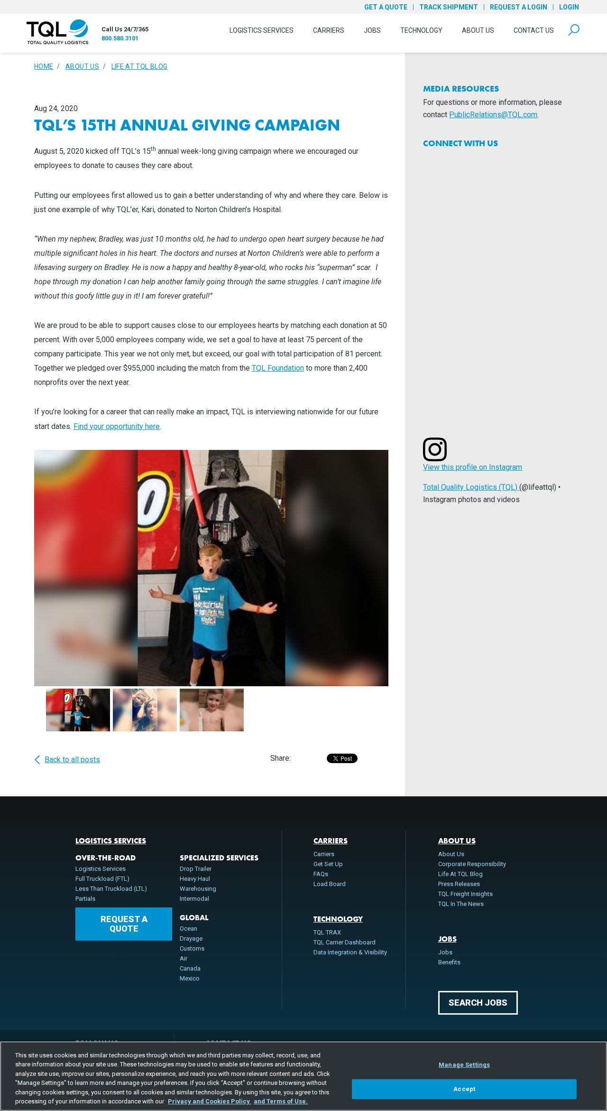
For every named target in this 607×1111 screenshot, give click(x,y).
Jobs (372, 30)
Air (183, 958)
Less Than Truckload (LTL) (111, 888)
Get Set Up (328, 864)
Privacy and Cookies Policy (209, 1101)
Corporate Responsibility (472, 864)
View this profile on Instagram (472, 467)
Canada (190, 968)
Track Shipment (448, 7)
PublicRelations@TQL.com (493, 114)
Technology (421, 30)
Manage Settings (464, 1064)
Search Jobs (478, 1003)
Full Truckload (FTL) (102, 878)
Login (569, 7)
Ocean (188, 928)
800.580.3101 (119, 38)
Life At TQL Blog (139, 66)
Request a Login (518, 7)
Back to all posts (72, 760)
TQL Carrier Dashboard (344, 942)
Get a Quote (385, 7)
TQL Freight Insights (465, 893)
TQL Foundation (278, 368)
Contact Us (534, 30)
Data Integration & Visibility (350, 952)
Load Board (329, 883)
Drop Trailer (196, 868)
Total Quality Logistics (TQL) (471, 487)
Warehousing (198, 888)
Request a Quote (124, 924)
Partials (85, 898)
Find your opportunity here (117, 426)
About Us (478, 30)
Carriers (328, 30)
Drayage (191, 938)
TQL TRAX (327, 932)
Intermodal (194, 898)
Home (43, 66)
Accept (464, 1088)
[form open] (573, 30)
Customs (192, 948)
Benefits (449, 962)
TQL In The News (461, 903)
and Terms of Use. (281, 1101)
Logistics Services (262, 30)
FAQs (320, 874)
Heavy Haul (195, 878)
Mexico (190, 978)
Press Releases (459, 883)
